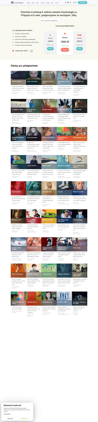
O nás (56, 3)
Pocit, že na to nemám (31, 110)
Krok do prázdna (32, 137)
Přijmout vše (24, 418)
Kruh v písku (77, 248)
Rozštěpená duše (32, 248)
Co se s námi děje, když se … (78, 166)
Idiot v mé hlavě (32, 81)
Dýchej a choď (46, 165)
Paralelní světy (47, 274)
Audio (33, 3)
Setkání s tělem (62, 302)
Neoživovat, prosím (64, 165)
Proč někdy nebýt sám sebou (63, 220)
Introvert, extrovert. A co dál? (79, 302)
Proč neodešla (16, 192)
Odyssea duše (77, 109)
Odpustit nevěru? (78, 192)
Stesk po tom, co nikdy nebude (63, 248)
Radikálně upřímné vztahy (17, 138)
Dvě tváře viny (46, 192)
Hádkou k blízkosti (63, 274)
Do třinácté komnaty (33, 192)
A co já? (60, 192)
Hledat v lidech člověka (16, 248)
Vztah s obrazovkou (48, 137)
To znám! (15, 165)
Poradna (43, 3)
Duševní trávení (17, 81)
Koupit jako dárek (21, 51)
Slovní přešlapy (77, 220)
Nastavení (10, 418)
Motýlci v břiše (46, 109)
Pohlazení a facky (63, 109)
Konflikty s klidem (32, 274)
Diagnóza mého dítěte (47, 248)
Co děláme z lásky (17, 109)
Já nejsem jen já (47, 302)
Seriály (47, 3)
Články (28, 3)
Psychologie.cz (17, 2)
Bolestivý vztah (16, 220)
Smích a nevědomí (17, 274)
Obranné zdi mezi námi (47, 82)
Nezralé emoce (32, 302)
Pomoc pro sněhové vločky (18, 302)
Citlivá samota (31, 165)
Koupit (50, 48)
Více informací (7, 414)
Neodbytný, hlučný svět (63, 82)
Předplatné (82, 2)
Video (37, 3)
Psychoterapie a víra (79, 137)
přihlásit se (54, 20)
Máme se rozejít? (47, 220)
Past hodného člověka (31, 220)
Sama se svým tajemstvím (77, 274)
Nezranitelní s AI (78, 81)
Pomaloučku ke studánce (62, 138)
